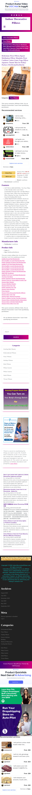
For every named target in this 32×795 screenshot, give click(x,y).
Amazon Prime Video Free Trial (10, 303)
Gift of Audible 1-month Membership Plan (13, 269)
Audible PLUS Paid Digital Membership (12, 264)
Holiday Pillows (8, 360)
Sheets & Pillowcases (6, 641)
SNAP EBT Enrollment (8, 273)
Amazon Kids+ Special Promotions (11, 296)
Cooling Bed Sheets (9, 349)
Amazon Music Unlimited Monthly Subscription (14, 300)
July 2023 (3, 595)
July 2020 (3, 601)
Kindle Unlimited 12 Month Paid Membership (14, 271)
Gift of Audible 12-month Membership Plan (13, 260)
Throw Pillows (7, 379)
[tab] (4, 27)
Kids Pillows (7, 364)
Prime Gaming (5, 291)
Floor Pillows (7, 41)
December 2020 (5, 598)
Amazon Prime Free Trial (8, 285)
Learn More (13, 463)
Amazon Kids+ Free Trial (8, 294)
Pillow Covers (7, 368)
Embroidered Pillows (9, 353)
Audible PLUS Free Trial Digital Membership (13, 275)
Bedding (3, 639)
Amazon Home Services (8, 289)
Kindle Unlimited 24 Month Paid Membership (14, 262)
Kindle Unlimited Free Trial (9, 287)
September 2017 (5, 606)
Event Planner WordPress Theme (15, 663)
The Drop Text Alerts (7, 276)
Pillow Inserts (7, 371)
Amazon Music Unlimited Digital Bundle (12, 301)
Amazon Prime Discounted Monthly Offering (13, 292)
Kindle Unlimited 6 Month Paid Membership (13, 278)
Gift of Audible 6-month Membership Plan (13, 267)
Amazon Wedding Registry (9, 284)
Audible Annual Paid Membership (11, 259)
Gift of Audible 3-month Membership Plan (13, 266)
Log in (2, 618)
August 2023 (4, 593)
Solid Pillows (7, 375)
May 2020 (3, 603)
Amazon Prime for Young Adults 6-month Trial (14, 280)
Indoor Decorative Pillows (10, 37)
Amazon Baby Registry (8, 282)
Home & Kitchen (5, 637)
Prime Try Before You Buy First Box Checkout (14, 298)
